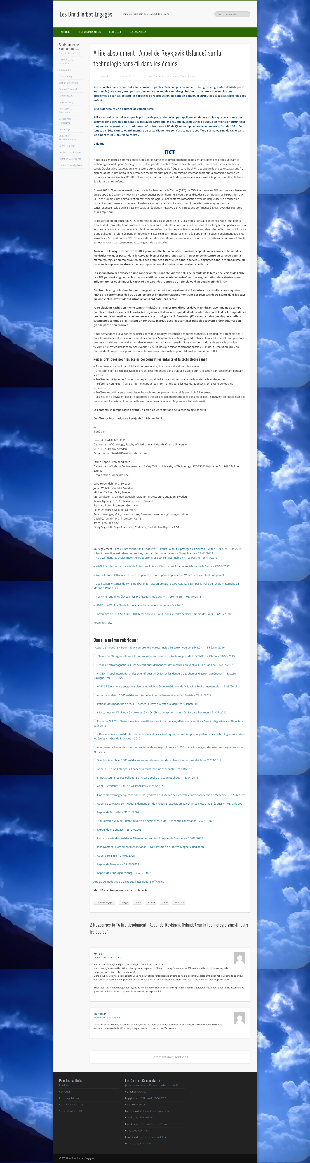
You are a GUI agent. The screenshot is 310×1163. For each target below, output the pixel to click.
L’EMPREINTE (145, 1117)
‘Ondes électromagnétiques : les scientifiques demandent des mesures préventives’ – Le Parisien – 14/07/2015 (165, 665)
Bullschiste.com (67, 53)
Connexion (65, 1091)
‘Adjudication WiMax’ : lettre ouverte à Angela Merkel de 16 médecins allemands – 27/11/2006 (155, 821)
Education (158, 76)
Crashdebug (65, 76)
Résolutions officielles (150, 881)
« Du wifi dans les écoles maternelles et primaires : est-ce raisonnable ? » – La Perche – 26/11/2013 (157, 557)
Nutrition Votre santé (70, 158)
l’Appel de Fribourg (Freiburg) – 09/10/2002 (123, 873)
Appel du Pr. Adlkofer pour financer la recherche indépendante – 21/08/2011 (144, 769)
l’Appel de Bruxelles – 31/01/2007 (117, 812)
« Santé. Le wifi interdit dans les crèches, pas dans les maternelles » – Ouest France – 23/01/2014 (153, 553)
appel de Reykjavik (105, 902)
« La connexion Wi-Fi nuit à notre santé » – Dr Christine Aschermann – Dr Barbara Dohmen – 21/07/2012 (161, 712)
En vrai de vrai (147, 1143)
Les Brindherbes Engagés (86, 14)
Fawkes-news (66, 95)
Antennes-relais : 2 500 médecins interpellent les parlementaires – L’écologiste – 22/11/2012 (153, 695)
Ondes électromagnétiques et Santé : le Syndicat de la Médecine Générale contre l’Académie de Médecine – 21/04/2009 (170, 795)
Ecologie (148, 76)
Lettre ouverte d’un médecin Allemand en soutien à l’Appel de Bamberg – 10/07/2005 (149, 838)
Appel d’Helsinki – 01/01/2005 (115, 855)
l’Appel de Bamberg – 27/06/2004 (117, 864)
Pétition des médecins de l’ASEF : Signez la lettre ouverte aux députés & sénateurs (147, 704)
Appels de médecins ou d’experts (113, 881)
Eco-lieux (115, 32)
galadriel (105, 76)
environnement (172, 76)
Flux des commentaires (71, 1104)
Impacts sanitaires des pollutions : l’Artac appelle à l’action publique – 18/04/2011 (147, 777)
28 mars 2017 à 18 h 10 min (107, 957)
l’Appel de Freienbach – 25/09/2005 (119, 829)
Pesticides (142, 1130)
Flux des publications (70, 1098)
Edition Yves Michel (69, 82)
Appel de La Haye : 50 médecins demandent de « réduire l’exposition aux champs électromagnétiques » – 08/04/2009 (169, 803)
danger (125, 902)
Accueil (65, 32)
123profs (124, 1028)
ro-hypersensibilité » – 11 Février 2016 (201, 647)
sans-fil (151, 902)
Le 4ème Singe (66, 102)
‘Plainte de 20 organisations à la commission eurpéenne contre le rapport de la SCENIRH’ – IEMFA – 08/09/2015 (165, 656)
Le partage (64, 129)
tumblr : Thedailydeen (70, 165)
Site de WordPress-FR (70, 1111)
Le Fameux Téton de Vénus (152, 1124)
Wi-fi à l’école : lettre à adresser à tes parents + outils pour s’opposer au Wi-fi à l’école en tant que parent (160, 575)
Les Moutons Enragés (70, 152)
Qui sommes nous (90, 32)
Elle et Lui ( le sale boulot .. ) (151, 1137)
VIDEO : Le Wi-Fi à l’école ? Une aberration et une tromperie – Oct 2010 (139, 605)
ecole (138, 902)
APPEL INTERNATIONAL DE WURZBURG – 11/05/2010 (130, 786)
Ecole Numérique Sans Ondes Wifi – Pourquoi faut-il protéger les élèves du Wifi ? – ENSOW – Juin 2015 (178, 549)
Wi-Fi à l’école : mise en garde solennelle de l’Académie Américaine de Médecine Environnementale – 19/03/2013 (166, 686)
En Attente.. (141, 1091)
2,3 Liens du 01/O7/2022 (153, 1098)
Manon (98, 1013)
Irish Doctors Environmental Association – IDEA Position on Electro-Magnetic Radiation (150, 847)
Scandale (191, 76)
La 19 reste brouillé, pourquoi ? (162, 1085)
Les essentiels (138, 32)
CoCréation (65, 69)
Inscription (64, 1085)
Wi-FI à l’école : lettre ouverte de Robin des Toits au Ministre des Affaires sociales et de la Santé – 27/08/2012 (163, 566)
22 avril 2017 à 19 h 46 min (106, 1017)
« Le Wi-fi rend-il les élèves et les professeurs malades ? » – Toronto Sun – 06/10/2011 (148, 596)
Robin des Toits (102, 622)
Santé (183, 76)
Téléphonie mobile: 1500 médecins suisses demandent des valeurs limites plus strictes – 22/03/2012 (159, 760)
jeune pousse (132, 1085)
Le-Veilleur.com (67, 145)
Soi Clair (143, 1104)
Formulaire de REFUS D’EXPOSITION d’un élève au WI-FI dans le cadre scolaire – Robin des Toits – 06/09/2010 (163, 614)
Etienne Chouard (68, 89)
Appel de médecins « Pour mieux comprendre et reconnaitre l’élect (135, 647)
